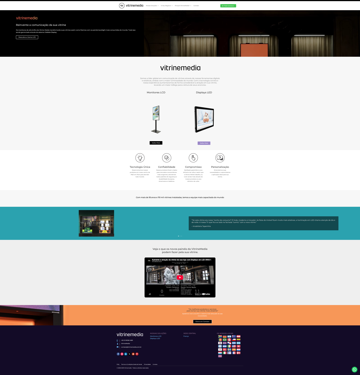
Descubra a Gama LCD (27, 37)
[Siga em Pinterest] (136, 353)
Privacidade (147, 364)
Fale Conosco (229, 6)
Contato (196, 5)
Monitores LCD (155, 336)
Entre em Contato (202, 321)
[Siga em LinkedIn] (125, 353)
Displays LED (155, 338)
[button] (354, 369)
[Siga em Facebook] (118, 353)
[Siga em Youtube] (133, 353)
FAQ (118, 364)
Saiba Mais (156, 143)
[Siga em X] (129, 353)
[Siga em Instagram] (121, 353)
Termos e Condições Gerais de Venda (131, 364)
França (186, 336)
